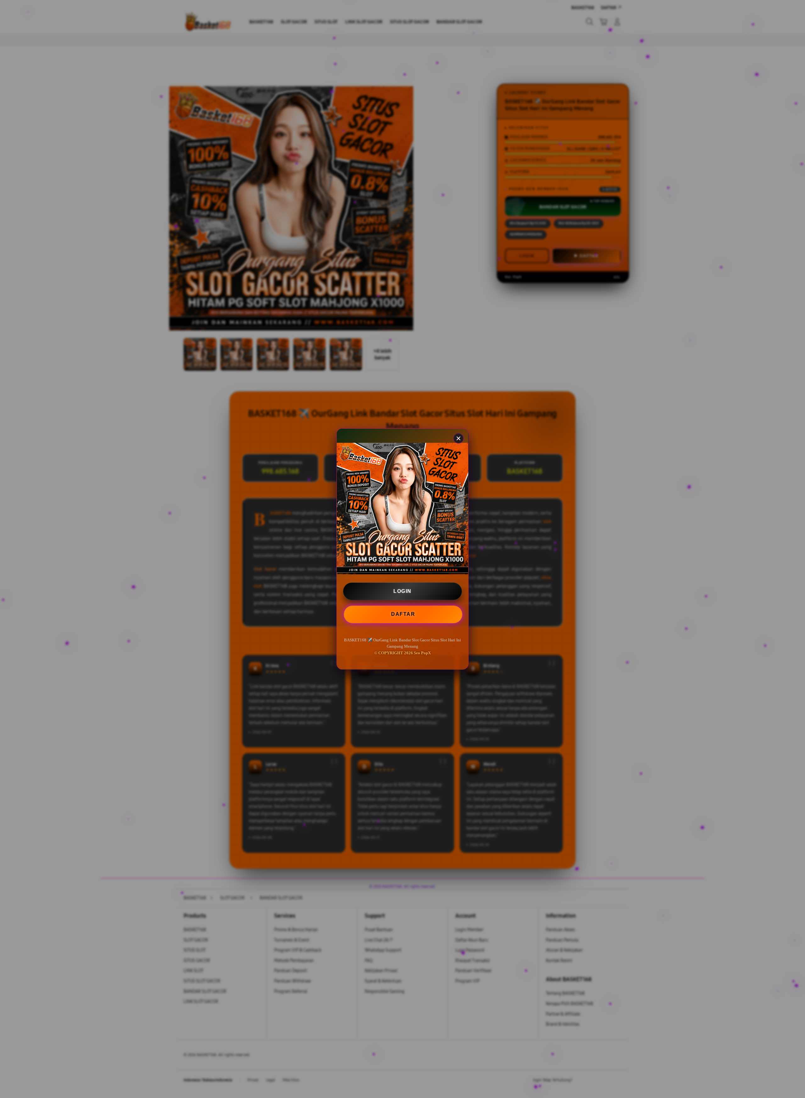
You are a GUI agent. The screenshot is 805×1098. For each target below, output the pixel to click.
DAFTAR (402, 614)
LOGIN (402, 591)
